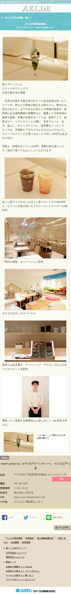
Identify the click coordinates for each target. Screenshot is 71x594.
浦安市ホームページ (15, 557)
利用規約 (30, 538)
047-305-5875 (21, 483)
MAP (61, 479)
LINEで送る (57, 517)
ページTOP (63, 527)
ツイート (33, 517)
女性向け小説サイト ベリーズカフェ (22, 571)
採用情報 (26, 542)
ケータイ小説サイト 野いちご (19, 575)
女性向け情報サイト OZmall (19, 567)
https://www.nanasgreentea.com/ (29, 497)
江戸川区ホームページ (16, 553)
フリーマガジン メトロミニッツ (20, 579)
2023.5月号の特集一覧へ (17, 17)
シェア (11, 517)
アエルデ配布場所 (14, 538)
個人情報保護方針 (45, 538)
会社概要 (15, 542)
